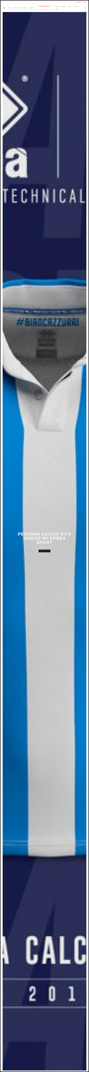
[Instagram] (79, 2)
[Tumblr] (83, 2)
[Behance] (75, 2)
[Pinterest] (81, 2)
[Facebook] (77, 2)
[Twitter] (85, 2)
